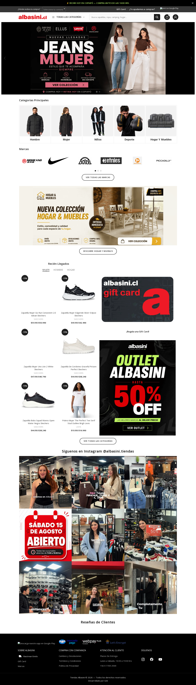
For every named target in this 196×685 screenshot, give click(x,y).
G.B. (106, 680)
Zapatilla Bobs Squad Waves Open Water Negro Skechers (38, 422)
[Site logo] (32, 17)
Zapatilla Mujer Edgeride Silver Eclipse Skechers (78, 314)
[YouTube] (160, 658)
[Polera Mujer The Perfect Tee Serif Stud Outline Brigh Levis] (79, 400)
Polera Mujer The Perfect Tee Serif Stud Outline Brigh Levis (78, 422)
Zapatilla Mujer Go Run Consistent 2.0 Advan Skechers (38, 314)
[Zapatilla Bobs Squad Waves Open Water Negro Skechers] (38, 400)
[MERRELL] (137, 160)
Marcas (21, 666)
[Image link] (98, 215)
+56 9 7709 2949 (108, 665)
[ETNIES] (111, 160)
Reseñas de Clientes (98, 622)
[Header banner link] (98, 3)
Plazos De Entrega (108, 656)
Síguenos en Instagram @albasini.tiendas (98, 451)
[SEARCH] (157, 17)
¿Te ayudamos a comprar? (142, 9)
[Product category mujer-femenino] (66, 124)
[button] (4, 58)
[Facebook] (152, 658)
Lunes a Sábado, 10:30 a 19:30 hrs (116, 661)
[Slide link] (98, 58)
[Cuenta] (175, 17)
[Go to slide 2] (99, 91)
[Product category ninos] (98, 124)
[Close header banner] (192, 3)
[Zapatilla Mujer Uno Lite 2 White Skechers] (38, 346)
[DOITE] (85, 160)
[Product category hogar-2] (161, 124)
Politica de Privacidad (69, 665)
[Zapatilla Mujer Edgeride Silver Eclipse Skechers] (79, 292)
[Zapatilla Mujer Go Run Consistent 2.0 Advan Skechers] (38, 292)
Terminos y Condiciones (70, 661)
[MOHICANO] (32, 160)
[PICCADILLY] (164, 160)
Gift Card (121, 9)
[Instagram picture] (45, 482)
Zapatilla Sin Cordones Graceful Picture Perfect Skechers (78, 368)
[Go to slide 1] (96, 91)
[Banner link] (137, 299)
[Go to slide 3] (100, 170)
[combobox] (54, 9)
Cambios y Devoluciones (70, 656)
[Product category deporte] (129, 124)
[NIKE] (58, 160)
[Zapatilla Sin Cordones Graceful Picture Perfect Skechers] (79, 346)
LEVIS (78, 427)
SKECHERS (38, 319)
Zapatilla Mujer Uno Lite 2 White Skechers (38, 368)
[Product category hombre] (35, 124)
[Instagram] (143, 658)
